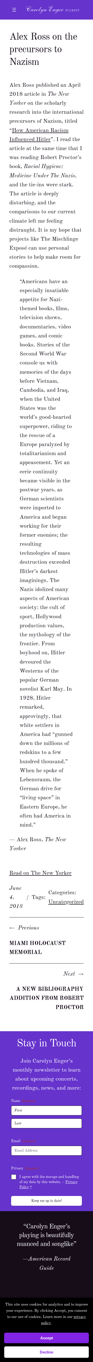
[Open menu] (14, 10)
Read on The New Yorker (40, 873)
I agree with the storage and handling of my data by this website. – (49, 1182)
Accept (46, 1338)
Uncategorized (66, 902)
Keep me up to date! (46, 1201)
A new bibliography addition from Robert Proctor (47, 998)
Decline (46, 1352)
